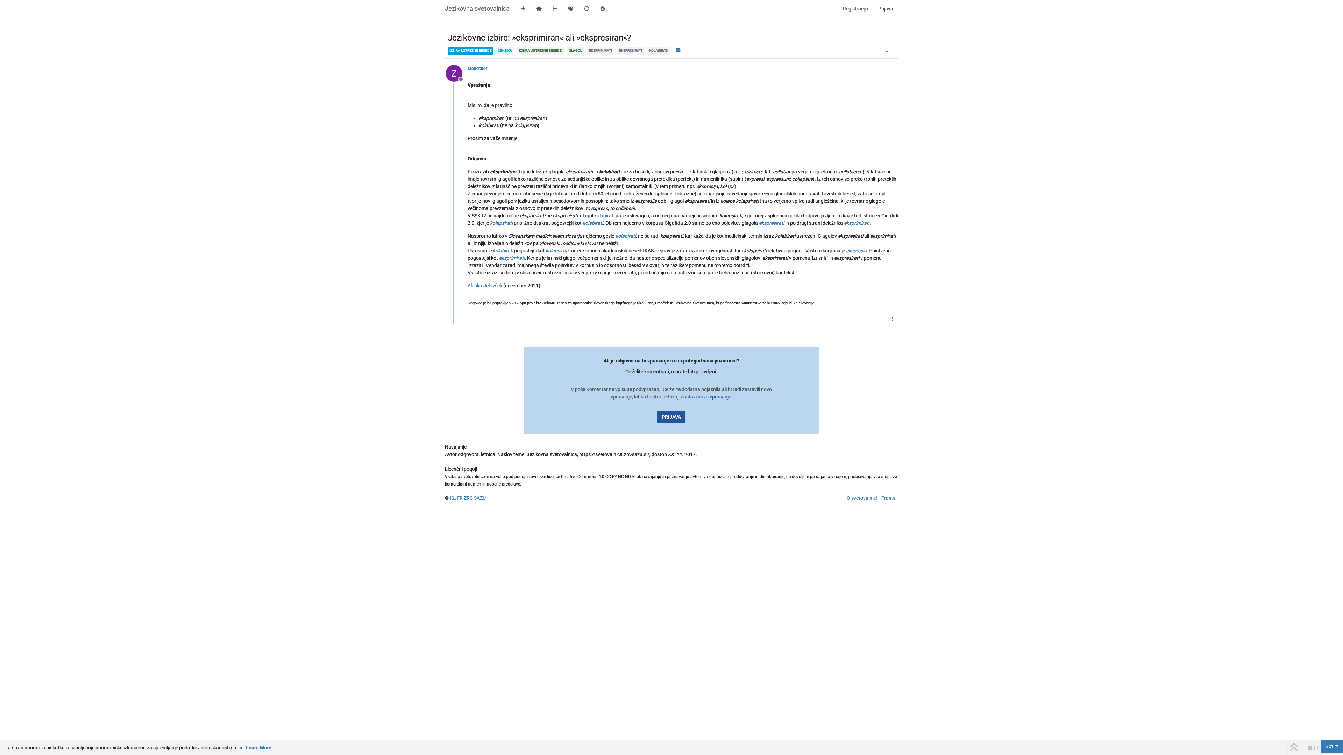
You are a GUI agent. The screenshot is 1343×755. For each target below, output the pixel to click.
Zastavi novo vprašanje (706, 397)
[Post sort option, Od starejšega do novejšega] (888, 51)
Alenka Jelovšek (485, 285)
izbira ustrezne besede (470, 50)
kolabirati (604, 215)
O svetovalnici (862, 498)
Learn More (258, 747)
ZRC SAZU (475, 498)
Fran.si (888, 498)
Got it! (1331, 746)
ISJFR (456, 498)
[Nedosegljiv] (457, 73)
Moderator (477, 68)
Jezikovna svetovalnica (477, 8)
